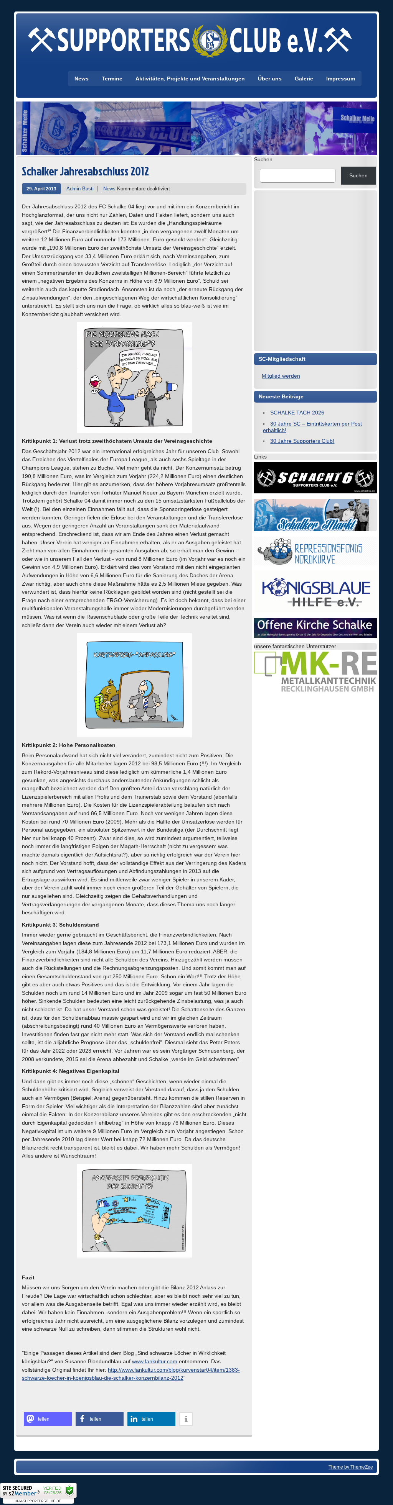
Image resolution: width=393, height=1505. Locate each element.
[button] (48, 1419)
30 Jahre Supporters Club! (302, 441)
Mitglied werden (281, 376)
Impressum (340, 78)
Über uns (270, 78)
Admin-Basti (80, 189)
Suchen (263, 159)
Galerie (304, 78)
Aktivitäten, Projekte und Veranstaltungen (190, 78)
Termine (112, 78)
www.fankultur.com (154, 1361)
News (81, 78)
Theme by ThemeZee (351, 1466)
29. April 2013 (41, 188)
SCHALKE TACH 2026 (297, 412)
